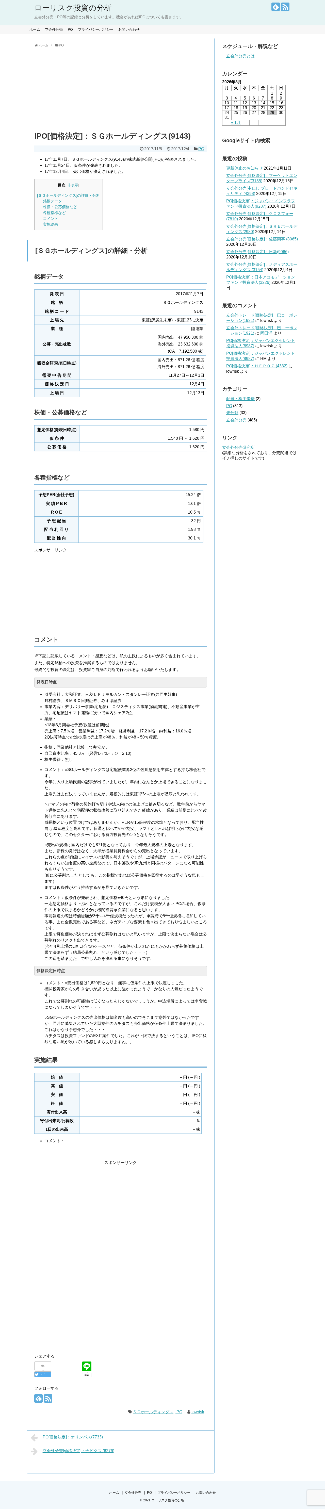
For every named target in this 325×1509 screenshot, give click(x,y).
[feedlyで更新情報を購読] (275, 7)
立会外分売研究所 (238, 447)
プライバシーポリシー (95, 29)
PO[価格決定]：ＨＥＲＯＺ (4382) (256, 366)
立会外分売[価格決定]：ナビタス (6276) (78, 1451)
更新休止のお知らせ (244, 168)
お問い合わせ (129, 29)
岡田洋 (266, 333)
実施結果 (50, 224)
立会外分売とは (240, 56)
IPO (178, 1412)
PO (70, 29)
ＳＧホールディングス (153, 1412)
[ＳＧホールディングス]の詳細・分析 (68, 195)
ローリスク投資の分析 (73, 8)
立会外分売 (54, 29)
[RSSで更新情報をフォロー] (285, 7)
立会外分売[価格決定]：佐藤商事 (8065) (262, 239)
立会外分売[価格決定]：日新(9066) (257, 252)
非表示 (73, 185)
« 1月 (236, 122)
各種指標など (54, 212)
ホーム (34, 29)
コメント (50, 218)
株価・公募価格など (60, 207)
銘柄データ (52, 201)
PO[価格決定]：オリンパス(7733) (73, 1437)
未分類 (232, 413)
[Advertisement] (120, 88)
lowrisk (197, 1412)
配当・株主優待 (240, 399)
